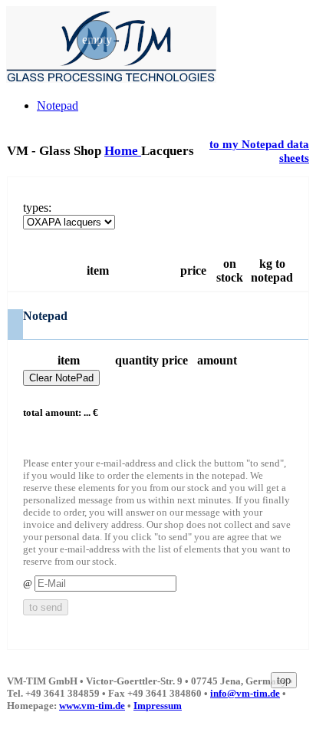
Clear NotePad (61, 378)
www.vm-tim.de (92, 705)
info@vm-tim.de (245, 693)
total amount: (52, 412)
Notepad (57, 105)
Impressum (157, 705)
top (284, 680)
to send (45, 607)
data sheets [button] (294, 150)
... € (91, 412)
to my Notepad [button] (248, 143)
